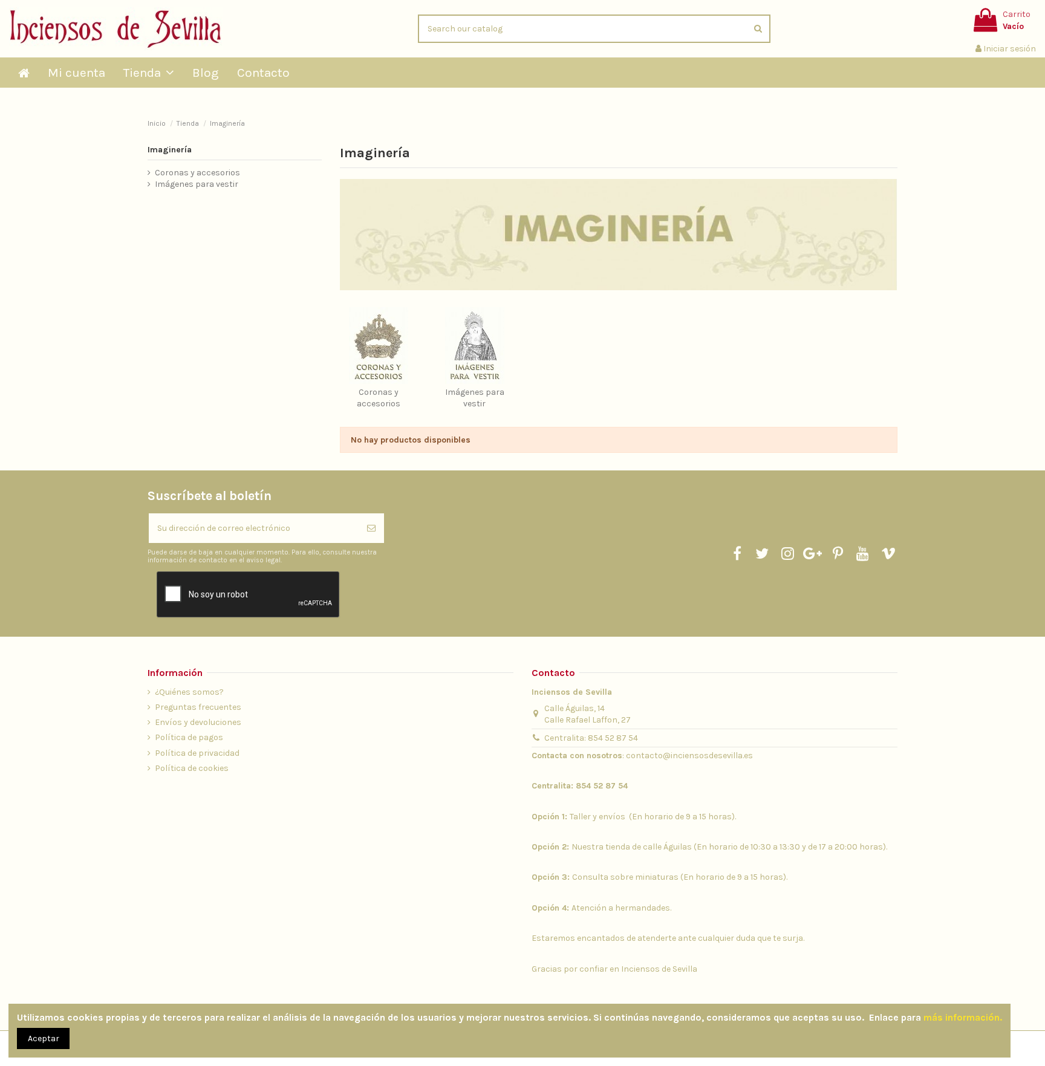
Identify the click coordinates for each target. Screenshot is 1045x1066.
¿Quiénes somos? (189, 692)
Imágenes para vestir (196, 184)
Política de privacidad (197, 753)
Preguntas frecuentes (198, 707)
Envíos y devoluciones (198, 722)
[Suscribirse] (371, 528)
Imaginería (170, 150)
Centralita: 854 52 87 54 (591, 738)
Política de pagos (189, 737)
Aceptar (43, 1038)
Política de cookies (192, 768)
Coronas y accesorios (197, 172)
